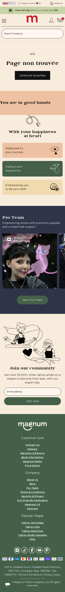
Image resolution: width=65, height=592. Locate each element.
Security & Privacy (32, 496)
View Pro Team (32, 299)
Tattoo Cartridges (32, 522)
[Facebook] (32, 550)
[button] (4, 20)
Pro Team (32, 488)
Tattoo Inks (32, 526)
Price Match (32, 465)
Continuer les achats (32, 75)
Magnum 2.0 (32, 504)
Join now (32, 401)
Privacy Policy (52, 574)
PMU (32, 539)
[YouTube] (39, 550)
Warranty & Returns (32, 453)
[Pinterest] (47, 550)
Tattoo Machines (32, 531)
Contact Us (33, 445)
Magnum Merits (32, 461)
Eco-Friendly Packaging (32, 500)
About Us (32, 479)
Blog (32, 483)
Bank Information (32, 457)
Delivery (32, 449)
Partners (32, 508)
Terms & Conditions (32, 492)
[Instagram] (17, 550)
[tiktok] (24, 550)
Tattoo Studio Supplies (32, 535)
